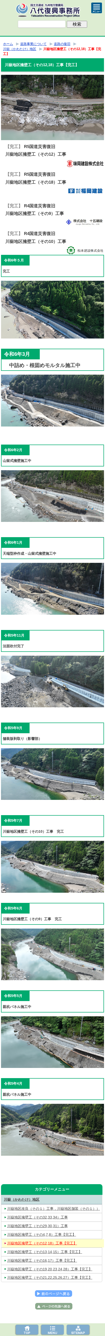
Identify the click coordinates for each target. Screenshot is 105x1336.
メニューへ (52, 1329)
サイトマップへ (78, 1329)
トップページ (27, 1329)
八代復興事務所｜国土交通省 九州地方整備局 (52, 10)
